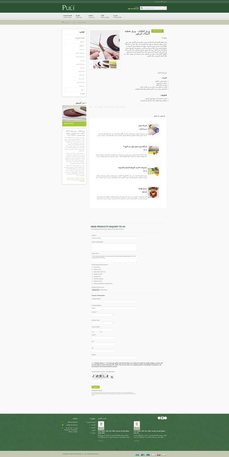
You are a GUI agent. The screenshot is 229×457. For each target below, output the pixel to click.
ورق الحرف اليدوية (98, 106)
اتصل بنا (117, 16)
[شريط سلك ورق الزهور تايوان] (105, 64)
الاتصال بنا (82, 181)
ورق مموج (82, 67)
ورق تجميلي (82, 75)
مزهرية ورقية (82, 78)
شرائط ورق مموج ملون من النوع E (135, 146)
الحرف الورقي (81, 71)
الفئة (74, 22)
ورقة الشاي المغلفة (80, 56)
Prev (85, 102)
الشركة (79, 16)
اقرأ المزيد (100, 440)
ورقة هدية (76, 179)
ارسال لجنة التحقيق (157, 31)
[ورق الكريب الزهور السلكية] (113, 64)
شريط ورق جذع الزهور (120, 106)
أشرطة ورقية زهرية (108, 106)
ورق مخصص (82, 86)
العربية (164, 1)
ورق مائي (82, 60)
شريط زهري (67, 22)
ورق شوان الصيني (80, 82)
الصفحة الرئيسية (67, 16)
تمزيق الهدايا (143, 188)
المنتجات (91, 16)
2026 (102, 428)
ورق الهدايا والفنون (80, 64)
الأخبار (105, 16)
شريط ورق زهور (69, 123)
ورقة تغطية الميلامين (80, 53)
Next (82, 102)
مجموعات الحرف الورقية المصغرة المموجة (132, 167)
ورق (80, 179)
